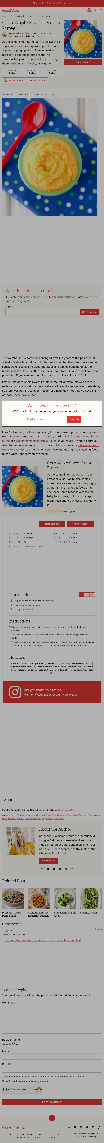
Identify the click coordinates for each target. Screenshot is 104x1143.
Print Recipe (80, 523)
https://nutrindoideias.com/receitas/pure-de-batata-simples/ (42, 940)
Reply (98, 929)
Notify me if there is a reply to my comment (27, 1081)
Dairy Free (51, 815)
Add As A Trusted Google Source (27, 80)
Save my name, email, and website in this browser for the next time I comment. (45, 1076)
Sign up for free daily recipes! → (52, 3)
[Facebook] (54, 869)
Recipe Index (16, 16)
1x (82, 594)
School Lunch (54, 1134)
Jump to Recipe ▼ (83, 62)
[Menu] (101, 10)
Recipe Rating (11, 1039)
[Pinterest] (66, 869)
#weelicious (68, 694)
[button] (31, 33)
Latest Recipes (32, 16)
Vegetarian (59, 818)
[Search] (95, 10)
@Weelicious (43, 694)
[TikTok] (72, 869)
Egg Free (61, 815)
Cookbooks (39, 1138)
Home (4, 16)
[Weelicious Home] (11, 10)
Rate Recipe (52, 523)
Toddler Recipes (33, 818)
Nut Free (12, 818)
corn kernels (27, 609)
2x (87, 594)
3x (92, 594)
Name (7, 1051)
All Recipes (39, 815)
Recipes (14, 1134)
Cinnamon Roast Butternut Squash (38, 914)
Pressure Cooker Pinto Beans (11, 914)
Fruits (90, 815)
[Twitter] (60, 869)
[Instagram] (42, 869)
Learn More (48, 860)
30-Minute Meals (25, 815)
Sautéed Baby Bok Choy (65, 914)
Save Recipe (89, 312)
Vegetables (46, 16)
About (52, 1138)
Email (9, 307)
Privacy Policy (90, 1136)
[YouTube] (48, 869)
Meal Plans (23, 1138)
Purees (20, 818)
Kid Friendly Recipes (32, 1134)
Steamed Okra (88, 912)
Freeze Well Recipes (77, 815)
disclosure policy (48, 94)
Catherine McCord (20, 33)
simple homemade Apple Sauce (36, 440)
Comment (9, 1002)
